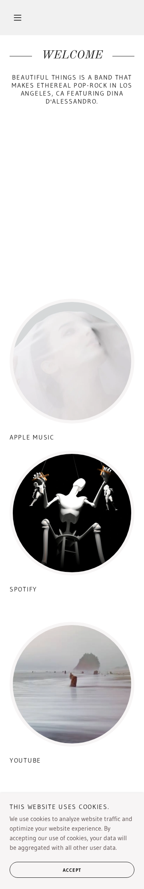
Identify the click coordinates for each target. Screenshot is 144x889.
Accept (72, 870)
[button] (18, 18)
